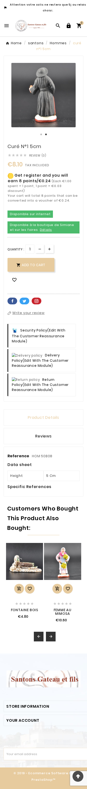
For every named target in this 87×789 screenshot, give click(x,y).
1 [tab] (41, 134)
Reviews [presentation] (43, 436)
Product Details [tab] (43, 417)
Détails (46, 230)
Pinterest (36, 301)
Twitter (24, 301)
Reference (18, 456)
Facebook (12, 301)
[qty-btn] (49, 249)
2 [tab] (46, 134)
